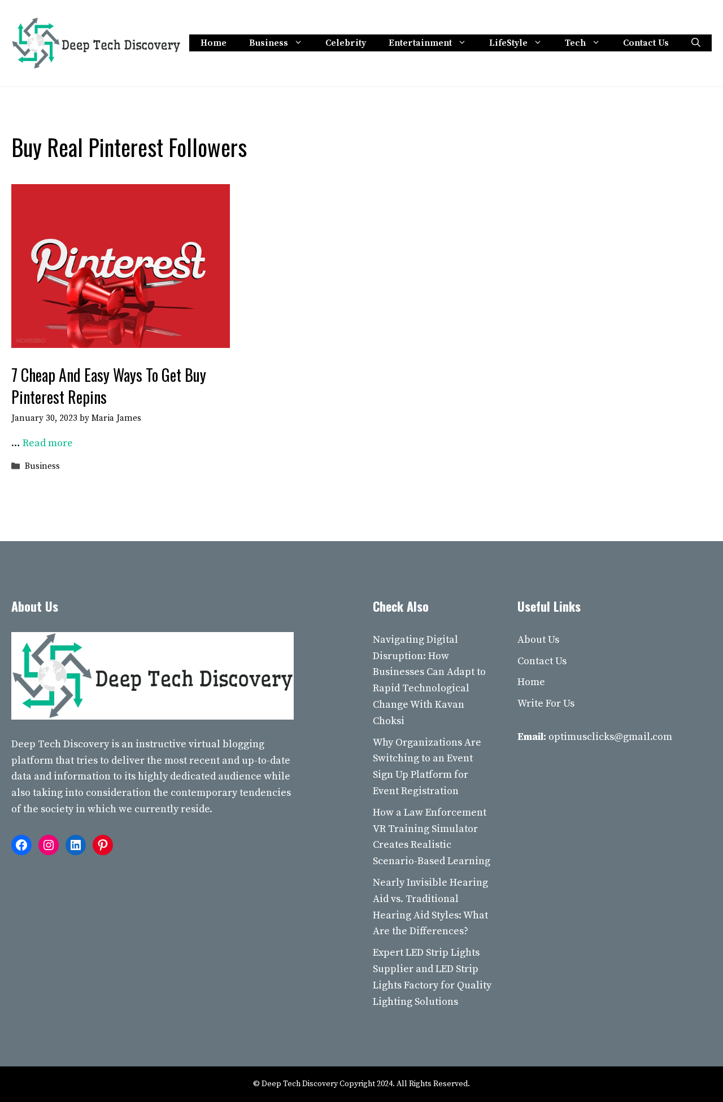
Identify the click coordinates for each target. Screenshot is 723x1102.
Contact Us (646, 43)
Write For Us (545, 703)
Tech (575, 43)
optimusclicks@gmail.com (610, 736)
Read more (48, 443)
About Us (538, 639)
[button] (696, 42)
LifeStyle (508, 43)
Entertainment (420, 43)
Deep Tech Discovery (60, 744)
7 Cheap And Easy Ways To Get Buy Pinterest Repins (108, 385)
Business (268, 43)
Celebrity (345, 43)
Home (214, 43)
